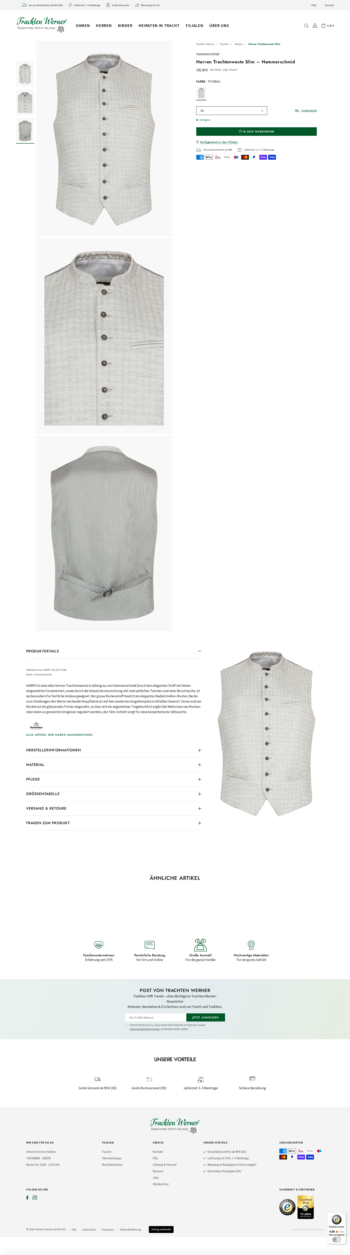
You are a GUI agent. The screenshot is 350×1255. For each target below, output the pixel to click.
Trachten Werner (205, 44)
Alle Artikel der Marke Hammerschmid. (59, 735)
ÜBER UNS (219, 25)
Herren (104, 25)
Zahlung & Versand (164, 1165)
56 (202, 111)
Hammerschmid (207, 54)
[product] (104, 336)
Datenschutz (89, 1229)
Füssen (106, 1152)
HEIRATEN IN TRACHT (159, 25)
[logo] (42, 24)
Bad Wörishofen (112, 1165)
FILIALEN (194, 25)
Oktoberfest (161, 1184)
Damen (83, 25)
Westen (239, 44)
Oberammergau (112, 1158)
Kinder (125, 25)
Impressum (108, 1229)
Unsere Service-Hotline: (41, 1152)
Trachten (224, 44)
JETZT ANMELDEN (205, 1017)
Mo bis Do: (32, 1165)
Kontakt (329, 5)
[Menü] (343, 1215)
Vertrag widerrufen (161, 1229)
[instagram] (35, 1198)
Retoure (158, 1171)
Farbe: (208, 81)
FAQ (314, 5)
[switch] (337, 1239)
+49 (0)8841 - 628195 (38, 1158)
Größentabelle (309, 110)
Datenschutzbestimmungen (145, 1029)
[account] (315, 25)
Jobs (156, 1178)
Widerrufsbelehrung (130, 1229)
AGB (74, 1229)
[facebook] (27, 1198)
